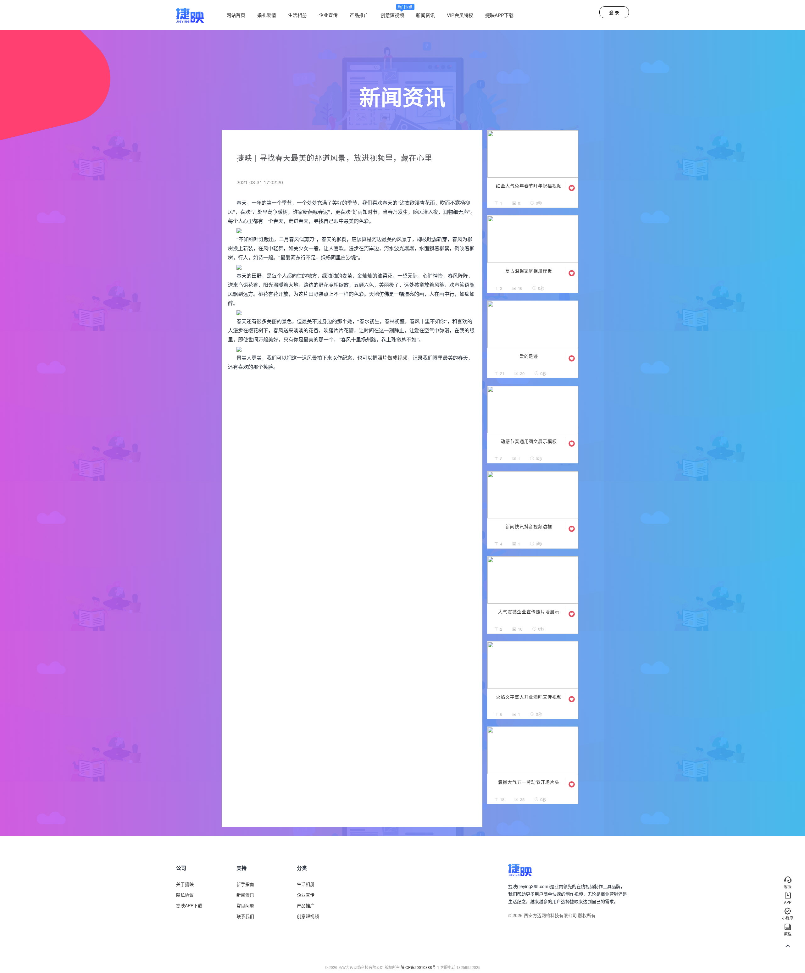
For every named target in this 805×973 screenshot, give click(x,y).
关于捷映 (185, 884)
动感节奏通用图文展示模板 (529, 441)
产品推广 (359, 15)
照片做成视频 (392, 358)
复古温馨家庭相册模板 (528, 271)
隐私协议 (185, 895)
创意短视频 (396, 15)
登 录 (614, 12)
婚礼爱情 (266, 15)
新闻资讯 (425, 15)
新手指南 (245, 884)
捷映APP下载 (499, 15)
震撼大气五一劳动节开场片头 (528, 782)
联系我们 (245, 916)
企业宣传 (328, 15)
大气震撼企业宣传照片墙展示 (528, 611)
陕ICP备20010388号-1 (420, 967)
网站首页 (235, 15)
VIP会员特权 (460, 15)
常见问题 (245, 905)
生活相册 (297, 15)
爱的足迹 (528, 356)
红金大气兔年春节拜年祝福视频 (529, 185)
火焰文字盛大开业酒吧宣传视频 (529, 697)
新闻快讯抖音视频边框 (528, 526)
